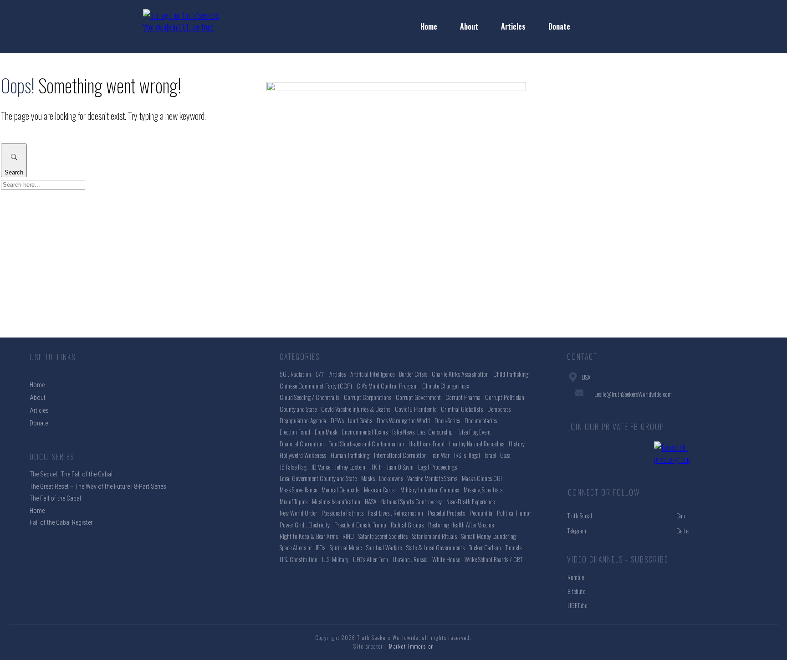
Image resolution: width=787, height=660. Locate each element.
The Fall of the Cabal (55, 498)
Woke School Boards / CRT (493, 559)
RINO (348, 536)
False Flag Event (474, 431)
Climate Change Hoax (445, 385)
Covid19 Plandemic (415, 409)
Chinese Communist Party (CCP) (316, 385)
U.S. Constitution (298, 559)
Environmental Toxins (365, 431)
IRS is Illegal (467, 455)
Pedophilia (481, 512)
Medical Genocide (340, 489)
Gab (680, 515)
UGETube (577, 605)
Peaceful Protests (446, 512)
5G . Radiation (295, 374)
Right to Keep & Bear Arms (309, 536)
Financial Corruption (302, 443)
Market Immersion (411, 646)
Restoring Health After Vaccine (461, 524)
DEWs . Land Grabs (351, 420)
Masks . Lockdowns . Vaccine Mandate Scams (409, 478)
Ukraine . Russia (410, 559)
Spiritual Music (346, 547)
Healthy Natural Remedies (476, 443)
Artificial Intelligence (372, 374)
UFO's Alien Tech (370, 559)
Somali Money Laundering (488, 536)
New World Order (298, 512)
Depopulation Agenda (303, 420)
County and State (298, 409)
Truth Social (579, 515)
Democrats (499, 409)
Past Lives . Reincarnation (395, 512)
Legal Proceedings (437, 466)
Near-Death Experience (470, 501)
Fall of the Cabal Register (61, 522)
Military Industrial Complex (429, 489)
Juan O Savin (400, 466)
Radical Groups (407, 524)
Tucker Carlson (485, 547)
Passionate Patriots (342, 512)
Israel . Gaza (498, 455)
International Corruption (400, 455)
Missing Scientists (483, 489)
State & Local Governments (435, 547)
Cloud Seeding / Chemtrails (309, 397)
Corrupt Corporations (367, 397)
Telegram (576, 530)
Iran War (440, 455)
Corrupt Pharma (462, 397)
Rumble (575, 577)
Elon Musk (326, 431)
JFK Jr (376, 466)
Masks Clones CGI (482, 478)
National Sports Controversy (411, 501)
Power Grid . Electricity (305, 524)
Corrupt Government (418, 397)
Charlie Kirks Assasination (460, 374)
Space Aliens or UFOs (302, 547)
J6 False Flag (293, 466)
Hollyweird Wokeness (303, 455)
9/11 (320, 374)
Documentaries (481, 420)
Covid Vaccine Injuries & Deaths (355, 409)
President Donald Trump (360, 524)
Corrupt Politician (504, 397)
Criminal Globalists (462, 409)
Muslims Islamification (336, 501)
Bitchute (576, 591)
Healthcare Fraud (427, 443)
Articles (337, 374)
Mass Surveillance (298, 489)
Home (37, 510)
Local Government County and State (318, 478)
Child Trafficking (510, 374)
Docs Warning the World (403, 420)
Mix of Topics (293, 501)
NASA (371, 501)
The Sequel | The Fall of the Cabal (71, 474)
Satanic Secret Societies (383, 536)
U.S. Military (335, 559)
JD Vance (320, 466)
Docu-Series (447, 420)
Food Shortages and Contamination (366, 443)
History (517, 443)
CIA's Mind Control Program (387, 385)
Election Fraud (295, 431)
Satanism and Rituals (434, 536)
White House (446, 559)
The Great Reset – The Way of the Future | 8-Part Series (98, 486)
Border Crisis (413, 374)
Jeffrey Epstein (350, 466)
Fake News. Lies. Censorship (422, 431)
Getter (683, 530)
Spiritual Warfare (384, 547)
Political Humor (514, 512)
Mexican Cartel (380, 489)
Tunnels (513, 547)
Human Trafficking (350, 455)
